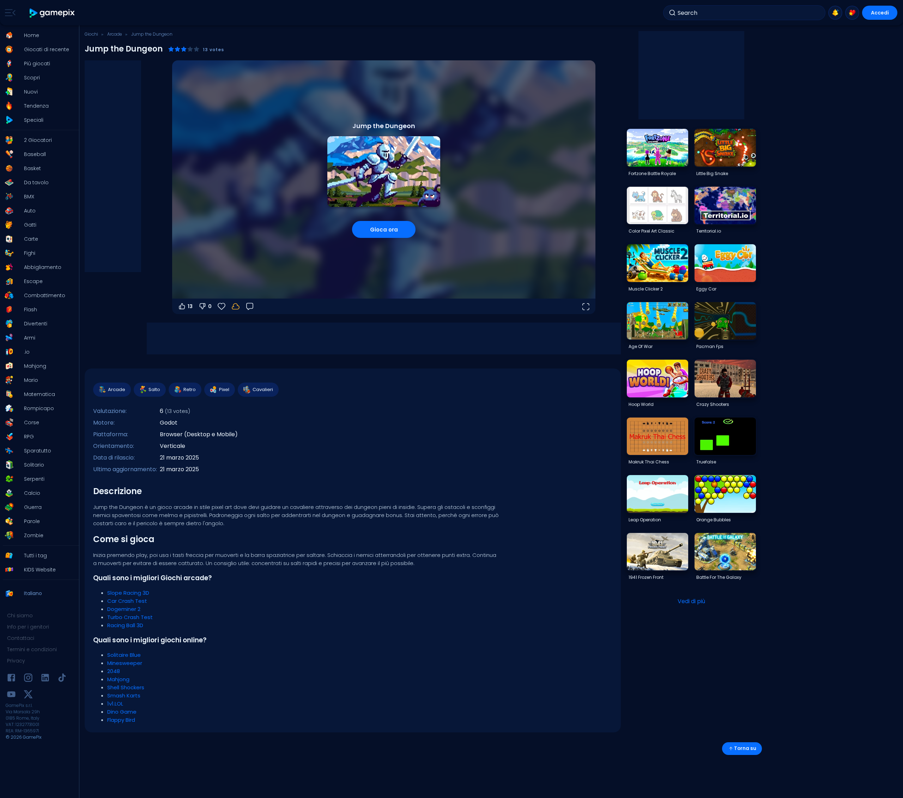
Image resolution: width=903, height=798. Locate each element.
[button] (37, 35)
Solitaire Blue (124, 655)
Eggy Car (706, 289)
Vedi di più (691, 601)
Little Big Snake (712, 173)
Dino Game (122, 711)
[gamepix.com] (52, 13)
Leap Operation (645, 520)
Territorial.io (708, 231)
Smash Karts (123, 695)
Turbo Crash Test (130, 617)
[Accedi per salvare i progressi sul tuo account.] (235, 306)
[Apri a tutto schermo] (585, 306)
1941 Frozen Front (646, 577)
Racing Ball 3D (125, 625)
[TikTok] (62, 679)
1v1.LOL (115, 703)
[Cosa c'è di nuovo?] (835, 13)
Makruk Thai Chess (649, 462)
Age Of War (641, 346)
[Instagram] (28, 679)
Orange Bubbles (713, 520)
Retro (189, 389)
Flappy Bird (121, 720)
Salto (154, 389)
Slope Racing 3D (128, 592)
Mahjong (118, 679)
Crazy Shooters (712, 404)
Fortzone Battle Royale (652, 173)
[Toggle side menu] (9, 12)
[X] (28, 695)
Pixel (224, 389)
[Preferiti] (852, 13)
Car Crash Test (127, 601)
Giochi (91, 34)
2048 (113, 671)
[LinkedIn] (45, 679)
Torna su (745, 748)
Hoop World (641, 404)
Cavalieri (263, 389)
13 (190, 306)
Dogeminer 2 (123, 609)
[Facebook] (11, 679)
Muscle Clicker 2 (646, 289)
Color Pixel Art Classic (651, 231)
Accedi (880, 12)
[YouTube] (11, 695)
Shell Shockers (125, 687)
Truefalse (706, 462)
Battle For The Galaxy (718, 577)
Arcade (114, 34)
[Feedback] (250, 306)
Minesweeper (124, 663)
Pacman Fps (709, 346)
